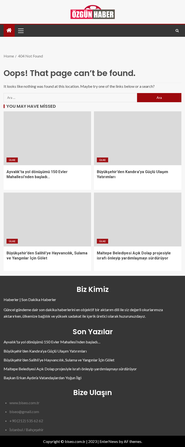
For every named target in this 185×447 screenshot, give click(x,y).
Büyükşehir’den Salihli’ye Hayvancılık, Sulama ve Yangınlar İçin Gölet (59, 360)
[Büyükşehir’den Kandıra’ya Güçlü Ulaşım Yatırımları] (137, 138)
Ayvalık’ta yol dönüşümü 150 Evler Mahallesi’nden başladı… (52, 342)
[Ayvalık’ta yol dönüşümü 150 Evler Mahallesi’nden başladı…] (47, 138)
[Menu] (20, 31)
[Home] (9, 30)
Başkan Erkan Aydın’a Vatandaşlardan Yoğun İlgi (42, 377)
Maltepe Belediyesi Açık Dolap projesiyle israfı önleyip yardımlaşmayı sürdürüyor (70, 368)
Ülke (12, 159)
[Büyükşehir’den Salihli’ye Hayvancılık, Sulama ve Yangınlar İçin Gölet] (47, 219)
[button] (20, 31)
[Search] (177, 30)
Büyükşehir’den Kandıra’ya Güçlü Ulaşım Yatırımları (45, 351)
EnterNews (108, 441)
